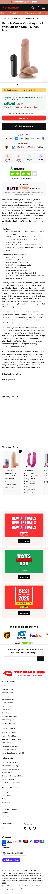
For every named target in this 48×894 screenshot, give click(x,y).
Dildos (4, 686)
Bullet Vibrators (8, 706)
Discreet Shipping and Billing (12, 776)
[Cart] (38, 7)
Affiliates (5, 799)
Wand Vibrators (8, 703)
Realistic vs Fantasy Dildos (11, 739)
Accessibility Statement (10, 809)
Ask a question (8, 380)
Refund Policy (37, 886)
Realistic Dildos (7, 689)
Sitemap (5, 813)
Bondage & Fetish (8, 723)
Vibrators (5, 696)
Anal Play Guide (7, 743)
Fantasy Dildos (7, 693)
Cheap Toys (24, 577)
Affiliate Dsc (6, 802)
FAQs (4, 806)
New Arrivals (24, 541)
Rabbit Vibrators (8, 699)
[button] (24, 136)
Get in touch (6, 796)
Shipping (14, 113)
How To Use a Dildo (9, 736)
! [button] (34, 90)
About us (5, 792)
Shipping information (11, 374)
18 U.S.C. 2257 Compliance (11, 783)
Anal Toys (5, 710)
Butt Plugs (5, 713)
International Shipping (10, 766)
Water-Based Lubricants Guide (13, 753)
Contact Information (9, 886)
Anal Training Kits (8, 720)
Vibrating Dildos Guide (10, 750)
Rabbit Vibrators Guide (10, 746)
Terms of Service (8, 779)
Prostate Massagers (9, 716)
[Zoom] (44, 79)
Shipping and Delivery (10, 762)
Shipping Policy (7, 889)
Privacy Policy (7, 773)
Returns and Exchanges (10, 769)
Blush (15, 447)
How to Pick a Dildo (9, 733)
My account (6, 816)
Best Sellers (24, 613)
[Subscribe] (40, 658)
